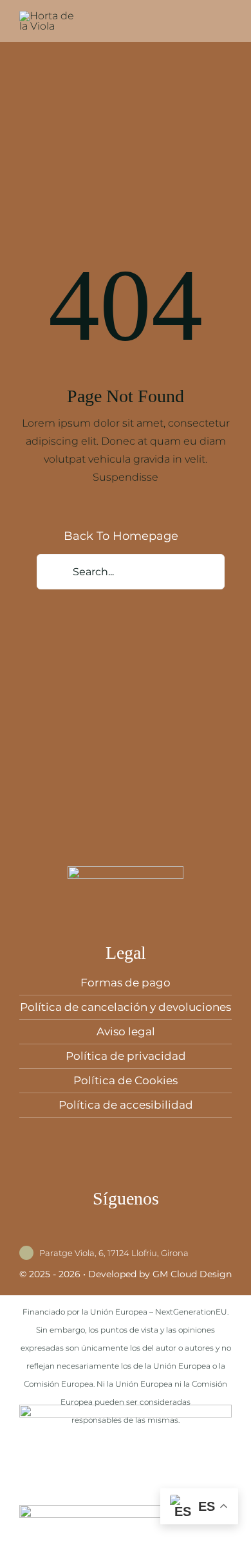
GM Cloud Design (192, 1274)
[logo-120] (51, 16)
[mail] (145, 1234)
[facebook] (85, 1234)
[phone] (165, 1234)
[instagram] (105, 1234)
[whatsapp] (125, 1234)
